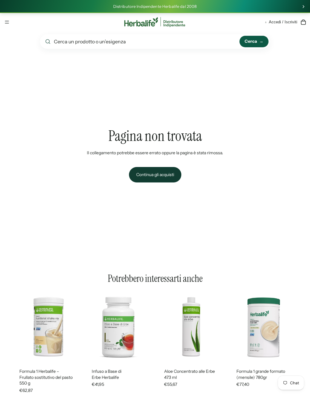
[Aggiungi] (288, 351)
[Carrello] (303, 22)
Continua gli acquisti (155, 174)
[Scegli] (71, 351)
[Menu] (7, 22)
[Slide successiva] (303, 6)
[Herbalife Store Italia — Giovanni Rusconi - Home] (155, 22)
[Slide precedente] (18, 327)
